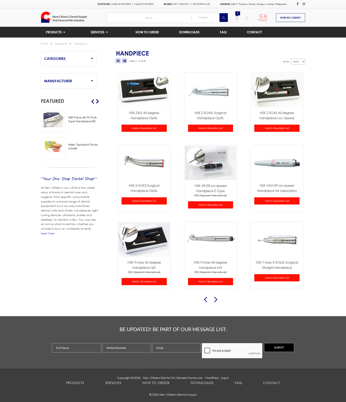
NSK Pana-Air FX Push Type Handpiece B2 (82, 119)
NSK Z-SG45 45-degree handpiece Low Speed (277, 115)
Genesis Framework (189, 378)
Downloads (202, 383)
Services (113, 383)
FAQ (238, 383)
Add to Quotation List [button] (144, 128)
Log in (225, 378)
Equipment (61, 43)
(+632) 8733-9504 (144, 4)
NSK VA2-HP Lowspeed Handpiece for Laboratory (277, 188)
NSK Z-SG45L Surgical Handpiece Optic (210, 115)
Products (75, 383)
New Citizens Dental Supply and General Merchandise (74, 17)
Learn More (47, 233)
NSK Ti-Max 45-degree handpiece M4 (210, 265)
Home (44, 43)
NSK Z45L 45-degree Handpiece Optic (144, 115)
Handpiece (80, 43)
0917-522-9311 (181, 4)
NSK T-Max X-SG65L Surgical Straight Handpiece (277, 265)
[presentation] (232, 351)
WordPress (211, 378)
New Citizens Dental (156, 378)
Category (203, 17)
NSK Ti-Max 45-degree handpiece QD (144, 265)
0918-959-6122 (201, 4)
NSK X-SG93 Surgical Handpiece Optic (144, 188)
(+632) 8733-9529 (121, 4)
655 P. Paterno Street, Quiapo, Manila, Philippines (259, 4)
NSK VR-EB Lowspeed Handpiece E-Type (210, 188)
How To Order (156, 383)
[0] (237, 17)
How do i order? (290, 17)
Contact (271, 383)
